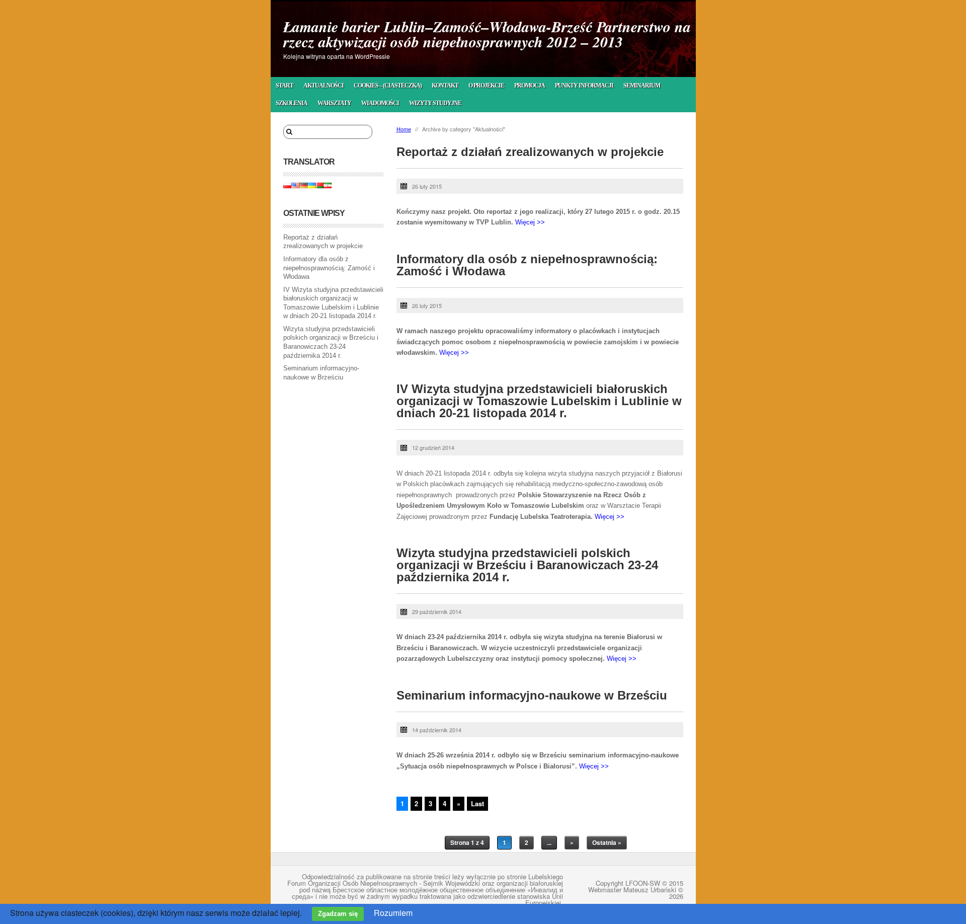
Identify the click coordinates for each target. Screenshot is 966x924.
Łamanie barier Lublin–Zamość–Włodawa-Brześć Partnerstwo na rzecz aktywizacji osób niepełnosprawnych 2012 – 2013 (487, 34)
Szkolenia (291, 103)
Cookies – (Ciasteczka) (388, 85)
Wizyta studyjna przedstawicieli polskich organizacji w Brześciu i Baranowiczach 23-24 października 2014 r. (527, 565)
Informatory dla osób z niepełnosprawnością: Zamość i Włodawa (329, 267)
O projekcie (486, 85)
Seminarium (641, 85)
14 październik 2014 (436, 730)
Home (403, 129)
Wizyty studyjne (435, 103)
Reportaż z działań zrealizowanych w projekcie (530, 152)
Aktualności (323, 85)
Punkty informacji (584, 85)
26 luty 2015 (427, 186)
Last (477, 803)
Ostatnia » (606, 842)
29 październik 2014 (436, 611)
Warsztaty (334, 103)
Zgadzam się (338, 913)
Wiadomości (380, 103)
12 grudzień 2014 (433, 447)
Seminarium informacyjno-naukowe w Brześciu (531, 695)
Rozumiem (393, 912)
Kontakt (445, 85)
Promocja (529, 85)
